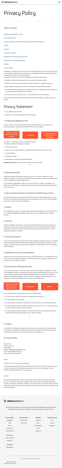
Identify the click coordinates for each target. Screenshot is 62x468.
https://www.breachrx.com (17, 349)
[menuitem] (10, 432)
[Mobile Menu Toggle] (59, 2)
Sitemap (9, 461)
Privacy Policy (12, 463)
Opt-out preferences (14, 213)
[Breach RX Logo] (10, 2)
